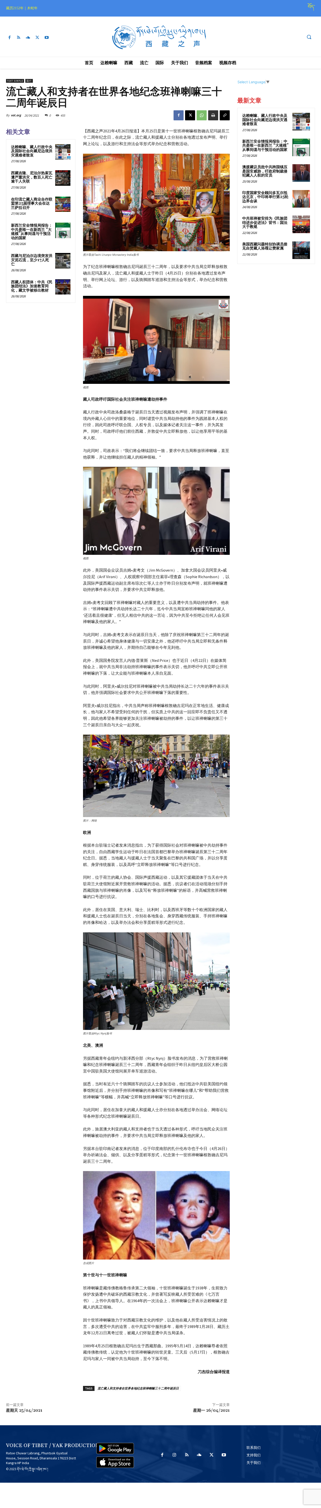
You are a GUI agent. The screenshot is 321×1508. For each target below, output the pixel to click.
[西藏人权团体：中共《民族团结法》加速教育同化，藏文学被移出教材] (63, 287)
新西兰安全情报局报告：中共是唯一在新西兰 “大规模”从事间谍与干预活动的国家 (31, 231)
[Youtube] (46, 37)
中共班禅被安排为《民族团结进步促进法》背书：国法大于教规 (264, 222)
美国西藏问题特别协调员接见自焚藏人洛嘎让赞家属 (264, 246)
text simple (15, 80)
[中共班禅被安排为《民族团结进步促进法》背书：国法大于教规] (301, 224)
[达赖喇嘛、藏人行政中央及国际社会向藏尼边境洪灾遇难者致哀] (63, 152)
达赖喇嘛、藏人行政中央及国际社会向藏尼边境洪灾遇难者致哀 (31, 151)
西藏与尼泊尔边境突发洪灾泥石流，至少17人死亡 (31, 260)
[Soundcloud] (28, 37)
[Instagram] (174, 1455)
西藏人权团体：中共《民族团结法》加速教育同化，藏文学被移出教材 (31, 286)
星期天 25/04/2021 (24, 1410)
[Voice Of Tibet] (160, 37)
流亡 (29, 80)
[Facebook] (9, 37)
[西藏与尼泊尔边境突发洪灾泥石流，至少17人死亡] (63, 261)
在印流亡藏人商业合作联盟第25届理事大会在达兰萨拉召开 (31, 203)
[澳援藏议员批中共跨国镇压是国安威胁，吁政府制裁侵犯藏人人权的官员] (301, 173)
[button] (309, 37)
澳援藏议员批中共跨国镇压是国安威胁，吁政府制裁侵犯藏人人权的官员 (264, 171)
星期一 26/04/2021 (211, 1410)
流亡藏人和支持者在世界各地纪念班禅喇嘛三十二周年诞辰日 (138, 1388)
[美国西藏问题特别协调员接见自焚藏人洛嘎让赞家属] (301, 250)
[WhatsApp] (202, 115)
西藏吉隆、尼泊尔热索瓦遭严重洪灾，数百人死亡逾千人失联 (31, 177)
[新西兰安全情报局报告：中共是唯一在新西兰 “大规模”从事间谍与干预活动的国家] (63, 230)
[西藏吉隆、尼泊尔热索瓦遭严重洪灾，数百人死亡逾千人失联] (63, 178)
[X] (37, 37)
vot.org (16, 115)
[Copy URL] (225, 115)
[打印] (213, 115)
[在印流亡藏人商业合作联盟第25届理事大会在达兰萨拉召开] (63, 204)
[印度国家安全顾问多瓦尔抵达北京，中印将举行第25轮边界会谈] (301, 199)
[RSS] (18, 37)
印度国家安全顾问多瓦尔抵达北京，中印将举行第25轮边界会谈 (265, 197)
